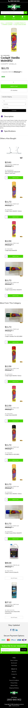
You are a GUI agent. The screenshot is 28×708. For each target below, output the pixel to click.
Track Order (14, 665)
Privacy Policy (23, 651)
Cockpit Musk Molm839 (11, 250)
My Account (14, 663)
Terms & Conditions (15, 651)
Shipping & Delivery (14, 688)
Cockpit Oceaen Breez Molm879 (13, 289)
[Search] (25, 12)
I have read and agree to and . (14, 651)
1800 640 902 (15, 1)
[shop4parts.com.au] (14, 6)
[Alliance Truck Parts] (21, 157)
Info (21, 71)
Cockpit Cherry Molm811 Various (13, 211)
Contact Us (14, 674)
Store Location (14, 660)
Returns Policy (14, 685)
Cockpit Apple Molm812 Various (13, 375)
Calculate (14, 110)
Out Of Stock (14, 578)
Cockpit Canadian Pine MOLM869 (13, 336)
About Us (14, 671)
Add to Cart (14, 86)
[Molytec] (21, 197)
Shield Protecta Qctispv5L (12, 572)
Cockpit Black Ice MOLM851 (12, 454)
